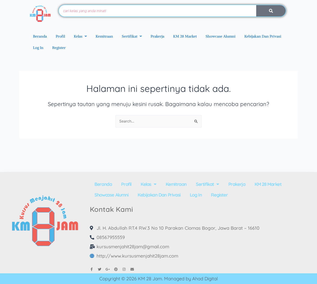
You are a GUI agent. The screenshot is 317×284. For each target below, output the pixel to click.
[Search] (271, 10)
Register (59, 47)
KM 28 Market (185, 36)
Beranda (40, 36)
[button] (80, 36)
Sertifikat (129, 36)
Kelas (78, 36)
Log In (38, 47)
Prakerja (157, 36)
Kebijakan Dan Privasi (262, 36)
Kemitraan (104, 36)
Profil (60, 36)
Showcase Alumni (221, 36)
